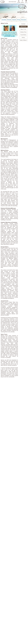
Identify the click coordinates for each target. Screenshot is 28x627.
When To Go (23, 29)
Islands (14, 19)
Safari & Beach (23, 40)
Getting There (23, 32)
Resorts (9, 19)
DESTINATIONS (12, 1)
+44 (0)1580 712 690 (9, 36)
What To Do (23, 26)
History (23, 37)
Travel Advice (23, 34)
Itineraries (23, 19)
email (2, 34)
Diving (18, 19)
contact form (8, 34)
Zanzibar (4, 19)
